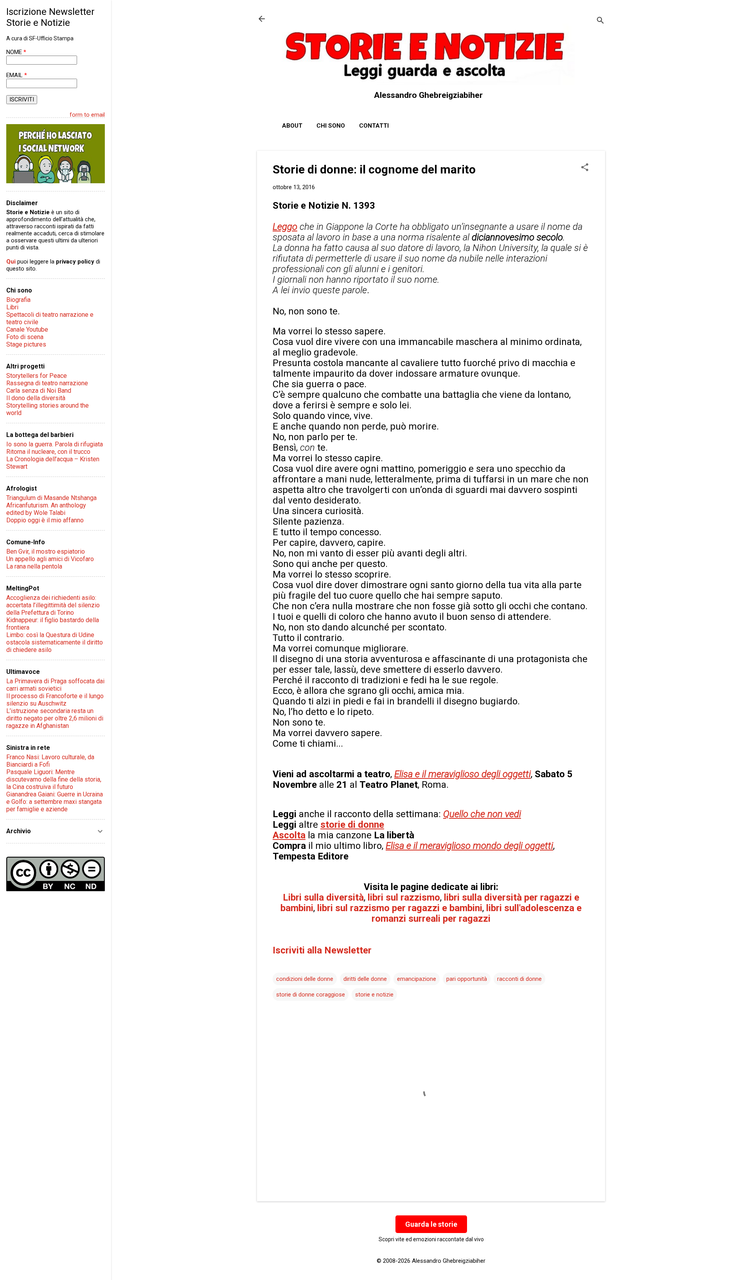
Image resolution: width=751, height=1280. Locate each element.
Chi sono (330, 125)
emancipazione (416, 978)
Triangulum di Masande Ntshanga (51, 498)
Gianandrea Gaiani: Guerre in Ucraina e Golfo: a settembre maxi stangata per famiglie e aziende (54, 802)
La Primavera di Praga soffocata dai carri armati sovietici (55, 684)
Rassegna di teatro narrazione (47, 383)
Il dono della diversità (35, 398)
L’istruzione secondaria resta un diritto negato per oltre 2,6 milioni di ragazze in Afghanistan (54, 718)
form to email (87, 114)
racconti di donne (519, 978)
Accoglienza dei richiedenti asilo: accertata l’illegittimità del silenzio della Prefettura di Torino (53, 605)
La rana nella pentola (34, 566)
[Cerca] (600, 21)
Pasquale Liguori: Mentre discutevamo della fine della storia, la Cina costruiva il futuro (53, 779)
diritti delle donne (365, 978)
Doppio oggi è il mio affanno (45, 520)
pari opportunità (466, 978)
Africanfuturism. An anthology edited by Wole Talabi (46, 509)
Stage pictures (26, 344)
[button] (584, 167)
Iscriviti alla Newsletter (322, 950)
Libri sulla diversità (323, 897)
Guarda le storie (431, 1224)
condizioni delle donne (304, 978)
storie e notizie (374, 994)
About (292, 125)
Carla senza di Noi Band (38, 390)
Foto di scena (24, 337)
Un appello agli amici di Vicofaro (50, 559)
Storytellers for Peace (36, 375)
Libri (12, 307)
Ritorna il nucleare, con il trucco (48, 451)
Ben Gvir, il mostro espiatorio (45, 551)
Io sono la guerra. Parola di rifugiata (54, 444)
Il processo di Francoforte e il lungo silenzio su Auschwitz (55, 699)
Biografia (18, 299)
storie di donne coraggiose (310, 994)
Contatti (374, 125)
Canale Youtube (27, 329)
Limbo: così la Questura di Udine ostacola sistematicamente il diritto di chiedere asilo (54, 642)
